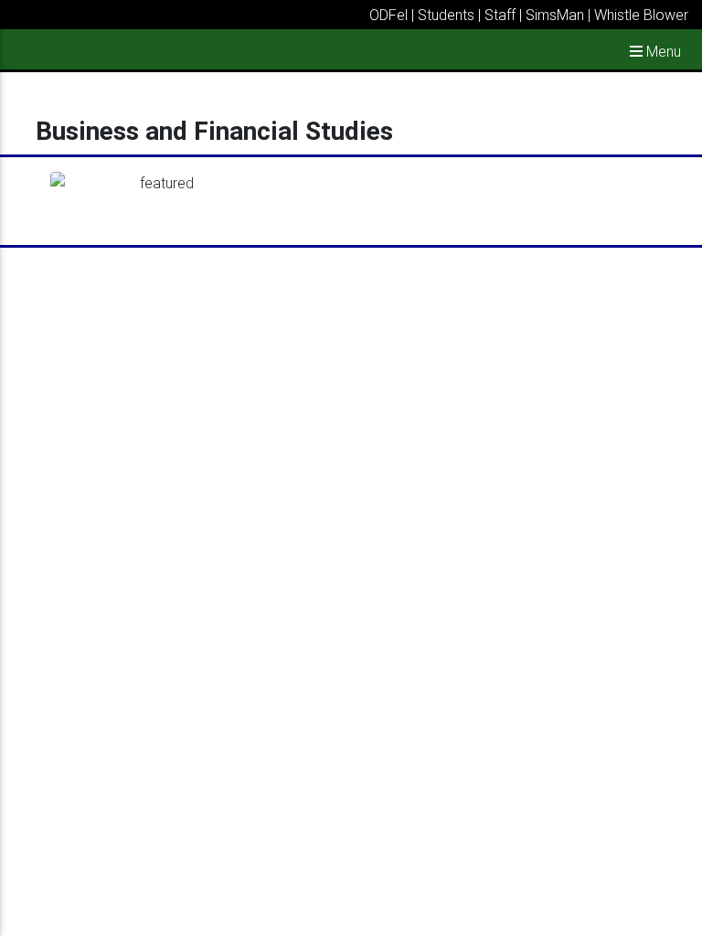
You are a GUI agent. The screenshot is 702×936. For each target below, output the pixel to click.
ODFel (388, 14)
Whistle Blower (641, 14)
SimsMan (555, 14)
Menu (662, 51)
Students (446, 14)
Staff (500, 14)
